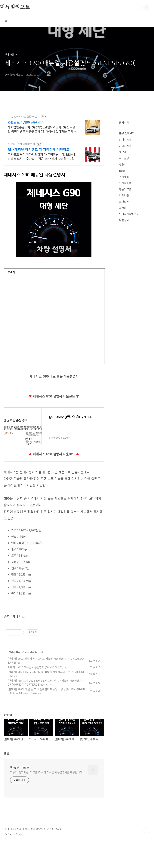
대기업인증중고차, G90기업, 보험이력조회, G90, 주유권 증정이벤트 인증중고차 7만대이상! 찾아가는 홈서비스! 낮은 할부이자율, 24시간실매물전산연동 (42, 129)
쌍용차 (122, 164)
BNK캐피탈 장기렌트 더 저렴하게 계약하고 (38, 149)
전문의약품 (125, 189)
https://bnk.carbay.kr (21, 143)
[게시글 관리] (19, 632)
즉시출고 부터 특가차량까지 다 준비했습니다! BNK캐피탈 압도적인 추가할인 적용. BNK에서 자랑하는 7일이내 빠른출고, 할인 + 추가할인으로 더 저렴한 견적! (42, 156)
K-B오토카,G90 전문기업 (26, 122)
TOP (146, 830)
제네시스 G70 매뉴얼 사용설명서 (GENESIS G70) (35, 667)
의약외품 (124, 195)
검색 (138, 7)
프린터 (122, 208)
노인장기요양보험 (129, 214)
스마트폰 (124, 201)
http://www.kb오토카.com (24, 116)
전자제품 (124, 177)
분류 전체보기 (126, 133)
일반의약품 (125, 183)
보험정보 (124, 220)
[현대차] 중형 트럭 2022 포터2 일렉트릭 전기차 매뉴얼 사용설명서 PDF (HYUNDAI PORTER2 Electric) (46, 682)
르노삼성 (124, 158)
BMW (122, 170)
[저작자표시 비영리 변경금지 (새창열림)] (45, 632)
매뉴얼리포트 (15, 7)
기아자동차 (125, 146)
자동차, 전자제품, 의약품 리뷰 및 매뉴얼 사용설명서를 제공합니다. (46, 772)
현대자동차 (14, 652)
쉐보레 (122, 152)
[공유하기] (15, 632)
